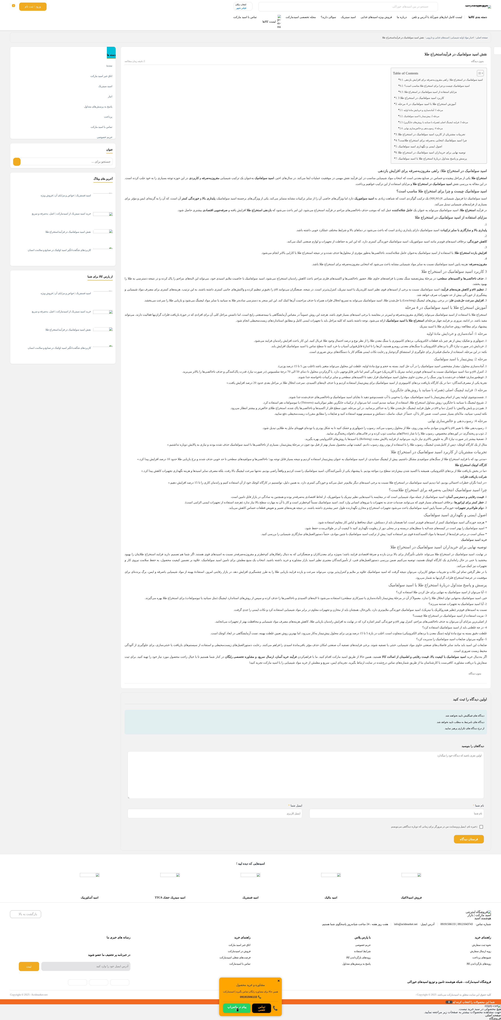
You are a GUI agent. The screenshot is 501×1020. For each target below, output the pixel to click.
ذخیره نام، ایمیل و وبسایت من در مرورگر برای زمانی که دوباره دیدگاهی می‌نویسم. (434, 826)
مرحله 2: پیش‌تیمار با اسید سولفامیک (421, 116)
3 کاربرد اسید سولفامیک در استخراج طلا (421, 97)
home (109, 65)
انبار (110, 96)
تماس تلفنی (261, 1008)
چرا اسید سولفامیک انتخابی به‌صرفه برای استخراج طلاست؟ (432, 140)
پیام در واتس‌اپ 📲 (236, 1008)
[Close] (1, 1001)
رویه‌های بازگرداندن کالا (479, 963)
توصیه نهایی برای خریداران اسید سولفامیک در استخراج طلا (432, 152)
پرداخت (108, 116)
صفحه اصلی (482, 37)
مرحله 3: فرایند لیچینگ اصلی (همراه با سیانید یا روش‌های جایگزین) (436, 122)
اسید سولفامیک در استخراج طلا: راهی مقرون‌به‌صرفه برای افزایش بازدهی (443, 79)
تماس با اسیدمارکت (239, 963)
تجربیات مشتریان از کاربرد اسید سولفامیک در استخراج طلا (431, 134)
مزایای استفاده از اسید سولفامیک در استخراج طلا (430, 92)
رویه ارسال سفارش (480, 951)
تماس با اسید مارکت (101, 126)
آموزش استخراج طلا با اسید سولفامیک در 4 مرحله (427, 104)
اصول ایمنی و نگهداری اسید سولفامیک (420, 146)
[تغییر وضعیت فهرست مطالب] (478, 73)
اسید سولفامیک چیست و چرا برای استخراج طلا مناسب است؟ (437, 86)
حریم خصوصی (104, 137)
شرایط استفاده (362, 951)
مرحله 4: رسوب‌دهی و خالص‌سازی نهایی (423, 128)
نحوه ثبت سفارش (481, 944)
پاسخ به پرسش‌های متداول (98, 106)
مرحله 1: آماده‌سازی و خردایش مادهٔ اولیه (423, 110)
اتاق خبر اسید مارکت (101, 76)
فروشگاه (495, 1018)
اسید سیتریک (105, 86)
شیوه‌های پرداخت (481, 957)
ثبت (29, 966)
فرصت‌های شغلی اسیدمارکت (235, 957)
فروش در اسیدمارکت (239, 951)
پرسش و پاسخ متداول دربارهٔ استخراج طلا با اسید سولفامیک (432, 158)
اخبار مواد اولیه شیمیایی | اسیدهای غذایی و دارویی (450, 37)
